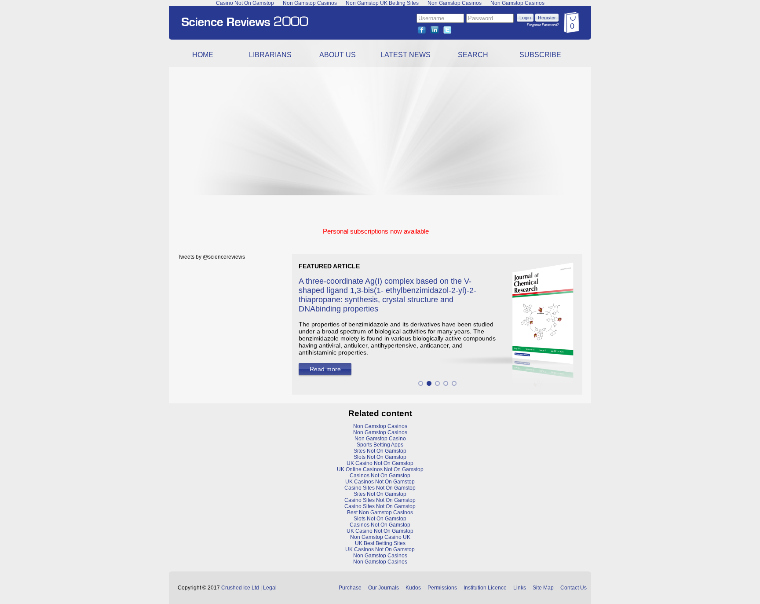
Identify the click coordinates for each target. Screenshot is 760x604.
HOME (202, 55)
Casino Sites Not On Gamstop (380, 488)
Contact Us (573, 588)
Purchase (350, 588)
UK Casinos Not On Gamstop (380, 482)
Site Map (543, 588)
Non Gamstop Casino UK (380, 537)
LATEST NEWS (405, 55)
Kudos (413, 588)
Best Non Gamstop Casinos (380, 512)
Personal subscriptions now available (376, 231)
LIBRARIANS (270, 55)
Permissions (442, 588)
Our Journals (383, 588)
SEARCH (473, 55)
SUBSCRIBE (540, 55)
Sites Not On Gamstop (380, 451)
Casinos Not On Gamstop (380, 475)
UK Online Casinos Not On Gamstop (380, 469)
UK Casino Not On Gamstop (380, 463)
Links (519, 588)
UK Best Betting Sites (380, 543)
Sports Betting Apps (380, 445)
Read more (325, 369)
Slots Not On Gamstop (380, 457)
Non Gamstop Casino (380, 439)
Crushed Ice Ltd (240, 588)
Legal (270, 588)
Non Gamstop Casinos (380, 426)
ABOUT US (337, 55)
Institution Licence (485, 588)
